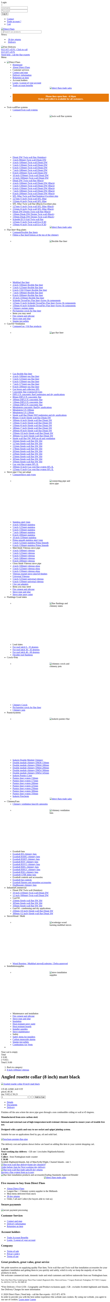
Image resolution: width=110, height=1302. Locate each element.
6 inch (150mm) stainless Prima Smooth (31, 545)
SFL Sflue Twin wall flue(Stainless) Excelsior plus (35, 196)
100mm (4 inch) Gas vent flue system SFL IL (33, 467)
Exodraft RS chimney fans (25, 854)
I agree (33, 1299)
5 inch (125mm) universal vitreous (28, 579)
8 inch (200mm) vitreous (24, 561)
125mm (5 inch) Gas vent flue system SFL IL (33, 469)
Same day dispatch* (23, 1165)
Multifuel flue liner (21, 282)
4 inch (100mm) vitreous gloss (26, 566)
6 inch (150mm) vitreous (24, 555)
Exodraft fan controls (22, 880)
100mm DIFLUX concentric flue (28, 399)
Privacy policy (13, 1254)
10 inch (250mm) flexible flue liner (28, 298)
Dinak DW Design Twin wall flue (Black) (32, 211)
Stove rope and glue (22, 318)
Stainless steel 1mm (21, 522)
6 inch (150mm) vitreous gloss (26, 571)
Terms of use (12, 1256)
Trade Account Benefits (17, 1237)
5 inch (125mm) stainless (24, 527)
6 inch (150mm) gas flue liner (26, 381)
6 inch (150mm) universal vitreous (28, 581)
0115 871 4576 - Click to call (14, 49)
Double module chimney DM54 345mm (31, 773)
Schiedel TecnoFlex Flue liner (37, 300)
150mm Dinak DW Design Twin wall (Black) (33, 217)
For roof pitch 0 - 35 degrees (25, 647)
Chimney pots (19, 710)
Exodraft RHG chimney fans (26, 867)
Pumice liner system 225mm (25, 786)
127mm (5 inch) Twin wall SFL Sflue (30, 198)
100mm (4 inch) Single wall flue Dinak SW (32, 420)
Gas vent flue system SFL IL (26, 464)
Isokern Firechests (21, 796)
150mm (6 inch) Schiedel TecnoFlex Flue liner (44, 305)
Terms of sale (13, 1251)
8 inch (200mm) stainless (24, 535)
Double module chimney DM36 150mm (31, 762)
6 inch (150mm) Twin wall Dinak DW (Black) (34, 188)
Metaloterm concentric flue (32, 407)
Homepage (17, 65)
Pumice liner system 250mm (25, 788)
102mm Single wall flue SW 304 (27, 441)
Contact (10, 19)
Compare (25, 110)
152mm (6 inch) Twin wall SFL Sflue (30, 201)
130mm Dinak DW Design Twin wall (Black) (33, 214)
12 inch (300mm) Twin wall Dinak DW (31, 178)
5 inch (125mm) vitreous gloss (26, 568)
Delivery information (22, 75)
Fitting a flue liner (36, 235)
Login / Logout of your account (27, 83)
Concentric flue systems (27, 392)
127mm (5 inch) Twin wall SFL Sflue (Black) (33, 206)
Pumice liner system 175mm (25, 780)
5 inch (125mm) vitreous (24, 553)
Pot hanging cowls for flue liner (27, 311)
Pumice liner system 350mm (25, 793)
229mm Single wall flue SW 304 (27, 454)
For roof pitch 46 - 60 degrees (26, 652)
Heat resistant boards (22, 1026)
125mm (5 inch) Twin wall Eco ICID (29, 222)
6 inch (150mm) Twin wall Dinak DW (30, 167)
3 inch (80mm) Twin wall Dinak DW (29, 160)
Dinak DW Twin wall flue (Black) (28, 180)
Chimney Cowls (20, 705)
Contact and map (20, 72)
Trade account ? (14, 21)
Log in (4, 14)
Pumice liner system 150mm (25, 778)
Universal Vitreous (21, 576)
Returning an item (21, 77)
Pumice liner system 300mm (25, 791)
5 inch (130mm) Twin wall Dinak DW (30, 165)
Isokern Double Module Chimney (28, 760)
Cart (9, 24)
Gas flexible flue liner (22, 373)
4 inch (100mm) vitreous (24, 550)
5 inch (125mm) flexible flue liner (28, 287)
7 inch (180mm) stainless (24, 532)
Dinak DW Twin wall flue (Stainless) (29, 157)
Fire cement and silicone (24, 316)
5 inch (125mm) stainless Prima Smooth (31, 542)
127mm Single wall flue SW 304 (27, 443)
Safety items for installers (24, 1037)
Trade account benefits (23, 85)
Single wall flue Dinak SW (40, 415)
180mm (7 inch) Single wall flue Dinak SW (32, 428)
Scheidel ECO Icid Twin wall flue (28, 219)
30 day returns (14, 39)
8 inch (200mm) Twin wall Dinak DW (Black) (34, 193)
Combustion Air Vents (23, 1044)
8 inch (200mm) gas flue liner (26, 386)
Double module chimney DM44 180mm (31, 765)
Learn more (24, 1299)
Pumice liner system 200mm (25, 783)
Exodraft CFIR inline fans (24, 874)
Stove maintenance (21, 1031)
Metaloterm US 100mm (23, 410)
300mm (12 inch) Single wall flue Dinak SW (33, 436)
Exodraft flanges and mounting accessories (32, 882)
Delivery (12, 42)
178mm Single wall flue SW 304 (27, 449)
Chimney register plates (23, 308)
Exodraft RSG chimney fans (25, 872)
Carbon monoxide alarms (24, 1039)
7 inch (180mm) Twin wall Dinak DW (30, 170)
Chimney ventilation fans (30, 804)
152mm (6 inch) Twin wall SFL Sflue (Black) (33, 209)
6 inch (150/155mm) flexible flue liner (30, 290)
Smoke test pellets (21, 321)
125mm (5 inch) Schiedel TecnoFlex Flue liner (44, 303)
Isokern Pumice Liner (22, 775)
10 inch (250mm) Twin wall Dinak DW (31, 175)
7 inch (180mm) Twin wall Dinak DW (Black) (34, 191)
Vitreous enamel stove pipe (30, 574)
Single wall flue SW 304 (34, 438)
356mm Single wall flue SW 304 (27, 461)
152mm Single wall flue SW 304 (27, 446)
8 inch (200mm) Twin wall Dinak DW (30, 173)
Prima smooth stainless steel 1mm (28, 540)
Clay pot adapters (20, 584)
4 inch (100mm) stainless (24, 524)
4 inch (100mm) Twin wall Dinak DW (30, 162)
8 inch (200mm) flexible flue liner (28, 295)
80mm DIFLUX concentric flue (27, 397)
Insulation (17, 1021)
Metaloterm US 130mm (23, 412)
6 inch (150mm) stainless (24, 530)
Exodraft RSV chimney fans (25, 862)
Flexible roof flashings (23, 655)
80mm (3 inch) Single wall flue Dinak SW (32, 417)
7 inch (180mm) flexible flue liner (28, 292)
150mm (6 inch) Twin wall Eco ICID (29, 224)
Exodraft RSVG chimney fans (26, 864)
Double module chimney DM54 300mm (31, 770)
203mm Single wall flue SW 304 (27, 451)
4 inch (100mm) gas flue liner (26, 376)
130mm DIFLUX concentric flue (28, 402)
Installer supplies (20, 1029)
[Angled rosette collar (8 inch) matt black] (20, 1084)
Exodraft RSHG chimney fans (26, 856)
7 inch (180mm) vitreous (24, 558)
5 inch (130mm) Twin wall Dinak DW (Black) (34, 186)
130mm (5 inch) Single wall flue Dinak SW (32, 423)
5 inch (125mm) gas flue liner (26, 379)
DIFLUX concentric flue (39, 394)
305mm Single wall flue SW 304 (27, 459)
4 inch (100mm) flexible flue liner (28, 285)
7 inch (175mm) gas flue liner (26, 384)
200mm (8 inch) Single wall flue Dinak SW (32, 430)
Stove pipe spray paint (23, 594)
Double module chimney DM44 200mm (31, 768)
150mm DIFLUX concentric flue (28, 405)
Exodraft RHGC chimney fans (26, 869)
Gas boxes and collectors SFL (26, 389)
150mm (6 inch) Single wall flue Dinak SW (32, 425)
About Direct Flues (21, 67)
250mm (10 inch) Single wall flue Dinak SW (33, 433)
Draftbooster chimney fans (25, 885)
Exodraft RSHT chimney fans (26, 859)
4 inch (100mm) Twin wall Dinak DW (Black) (34, 183)
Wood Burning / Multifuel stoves (40, 963)
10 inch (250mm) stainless (24, 537)
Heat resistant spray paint (24, 1024)
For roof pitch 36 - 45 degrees (26, 649)
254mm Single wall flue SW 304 (27, 456)
